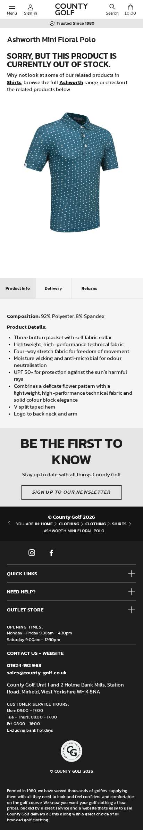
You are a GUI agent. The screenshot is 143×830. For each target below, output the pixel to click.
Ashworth (71, 82)
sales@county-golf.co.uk (37, 672)
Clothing (69, 523)
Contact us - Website (35, 653)
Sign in (30, 13)
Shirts (14, 82)
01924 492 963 (24, 665)
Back (9, 527)
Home (47, 523)
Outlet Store (25, 610)
